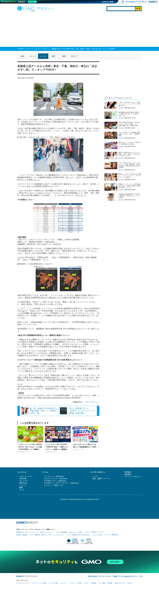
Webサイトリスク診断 (75, 532)
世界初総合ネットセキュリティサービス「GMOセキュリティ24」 (34, 532)
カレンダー (23, 481)
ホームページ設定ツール (53, 485)
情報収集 (93, 583)
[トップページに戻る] (26, 9)
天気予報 (22, 479)
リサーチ (86, 583)
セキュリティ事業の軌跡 (111, 534)
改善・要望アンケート (101, 479)
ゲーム (22, 490)
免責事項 (127, 474)
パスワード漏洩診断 (61, 532)
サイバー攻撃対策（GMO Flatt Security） (78, 535)
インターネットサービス (23, 583)
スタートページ (25, 476)
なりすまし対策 (97, 535)
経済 (64, 56)
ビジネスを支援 (53, 583)
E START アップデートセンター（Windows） (62, 483)
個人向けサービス (120, 583)
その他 (129, 583)
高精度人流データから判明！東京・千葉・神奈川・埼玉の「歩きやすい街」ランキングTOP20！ (84, 49)
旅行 (53, 56)
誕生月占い (23, 483)
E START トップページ (25, 49)
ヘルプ (95, 476)
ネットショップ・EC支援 (39, 583)
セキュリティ (64, 583)
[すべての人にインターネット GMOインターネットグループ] (141, 1)
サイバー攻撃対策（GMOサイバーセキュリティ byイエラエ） (47, 535)
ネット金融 (102, 583)
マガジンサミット (91, 402)
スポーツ (74, 56)
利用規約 (127, 472)
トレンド (32, 56)
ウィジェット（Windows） (54, 476)
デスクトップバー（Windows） (56, 479)
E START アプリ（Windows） (56, 481)
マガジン (46, 49)
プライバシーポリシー (133, 477)
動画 (21, 487)
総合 (22, 56)
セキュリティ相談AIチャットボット (94, 532)
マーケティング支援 (75, 583)
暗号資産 (109, 583)
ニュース (22, 485)
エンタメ (38, 49)
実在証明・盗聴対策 (21, 535)
